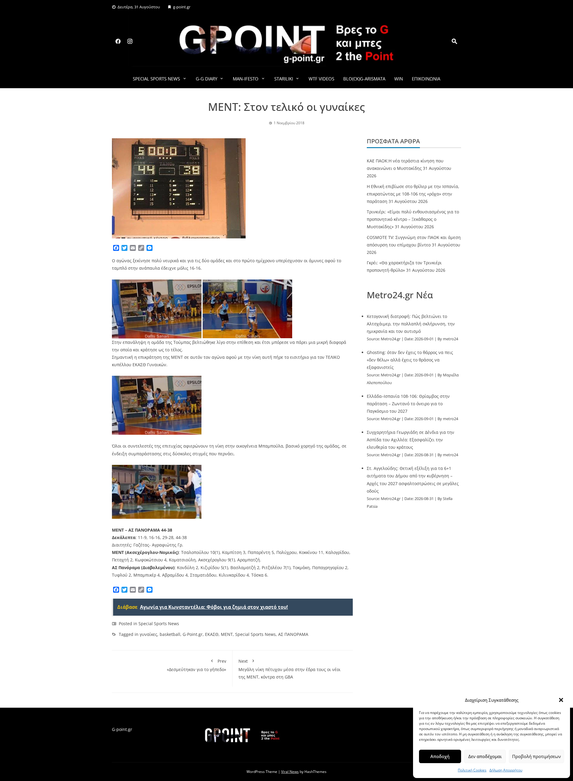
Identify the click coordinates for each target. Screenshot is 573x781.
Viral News (290, 771)
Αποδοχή (439, 756)
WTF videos (321, 79)
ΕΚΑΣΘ (211, 634)
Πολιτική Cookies (472, 770)
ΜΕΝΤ (227, 634)
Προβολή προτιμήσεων (536, 756)
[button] (561, 700)
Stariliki (283, 79)
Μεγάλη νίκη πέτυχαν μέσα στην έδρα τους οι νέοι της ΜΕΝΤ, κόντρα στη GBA (289, 668)
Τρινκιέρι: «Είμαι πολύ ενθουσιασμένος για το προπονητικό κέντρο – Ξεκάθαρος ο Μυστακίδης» (413, 219)
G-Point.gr (193, 634)
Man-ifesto (245, 79)
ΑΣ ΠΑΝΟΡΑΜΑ (293, 634)
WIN (398, 79)
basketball (170, 634)
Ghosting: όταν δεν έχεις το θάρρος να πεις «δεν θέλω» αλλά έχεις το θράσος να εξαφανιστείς (410, 360)
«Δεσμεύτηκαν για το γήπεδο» (196, 665)
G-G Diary (206, 79)
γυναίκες (148, 634)
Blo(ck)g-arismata (364, 79)
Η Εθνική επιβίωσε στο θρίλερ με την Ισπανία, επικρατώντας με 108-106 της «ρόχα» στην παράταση (413, 194)
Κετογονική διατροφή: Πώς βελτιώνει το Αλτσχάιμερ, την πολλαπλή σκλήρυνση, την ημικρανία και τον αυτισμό (411, 323)
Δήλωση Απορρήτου (505, 770)
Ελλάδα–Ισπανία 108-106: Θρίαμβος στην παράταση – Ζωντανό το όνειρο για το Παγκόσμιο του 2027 (408, 403)
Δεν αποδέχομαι (485, 756)
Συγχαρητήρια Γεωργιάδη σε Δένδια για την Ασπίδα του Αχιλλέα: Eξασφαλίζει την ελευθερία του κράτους (410, 439)
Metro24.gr (391, 338)
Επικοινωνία (426, 79)
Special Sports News (156, 79)
